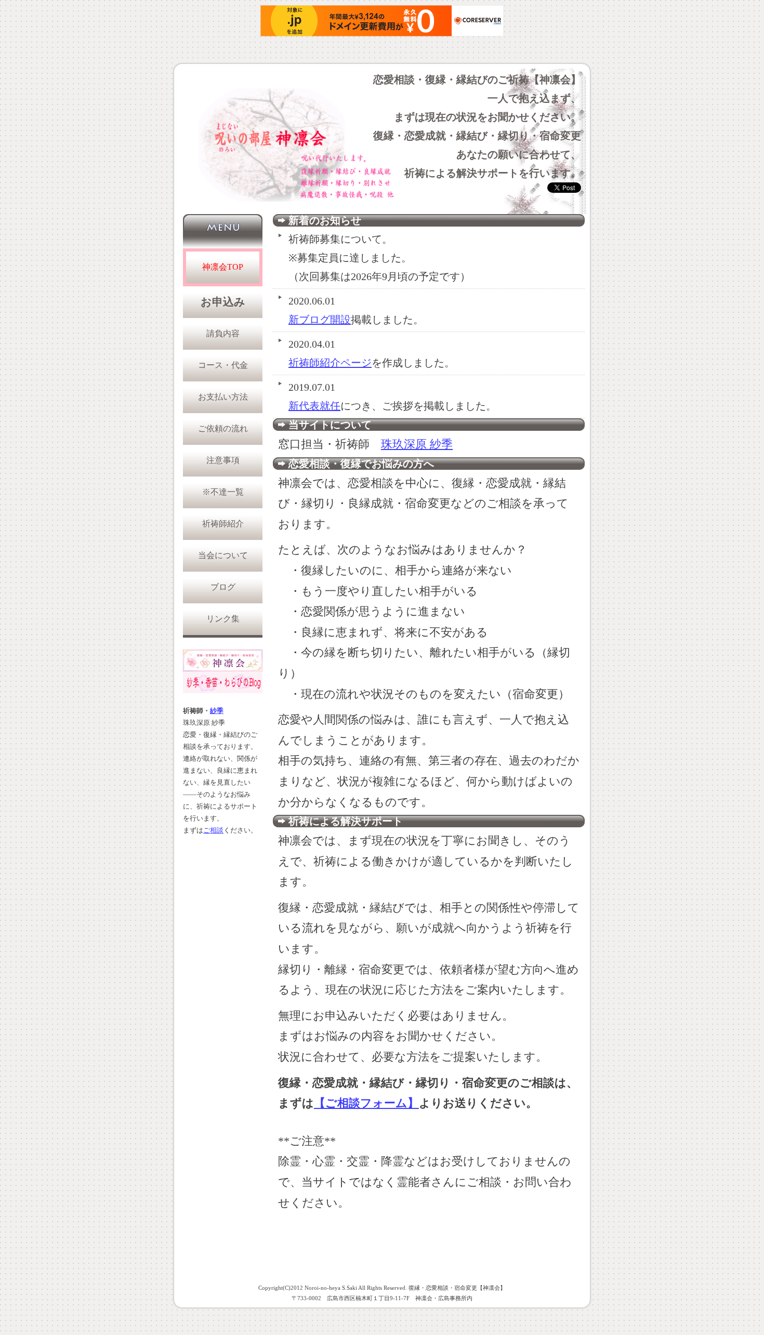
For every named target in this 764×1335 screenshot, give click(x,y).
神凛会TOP (222, 266)
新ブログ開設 (319, 319)
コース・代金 (223, 365)
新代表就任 (314, 406)
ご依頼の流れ (223, 428)
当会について (223, 555)
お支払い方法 (223, 396)
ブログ (222, 587)
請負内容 (223, 333)
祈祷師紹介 (223, 523)
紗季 (216, 711)
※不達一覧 (223, 491)
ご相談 (213, 830)
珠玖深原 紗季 (417, 444)
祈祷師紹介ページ (330, 362)
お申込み (223, 302)
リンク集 (223, 618)
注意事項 (223, 460)
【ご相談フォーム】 (366, 1102)
